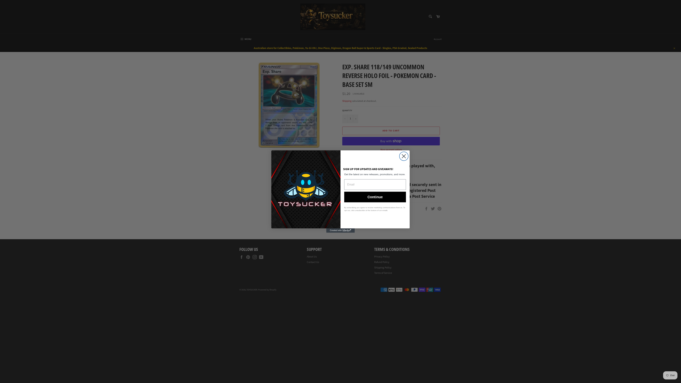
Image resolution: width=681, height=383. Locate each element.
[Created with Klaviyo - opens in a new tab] (340, 230)
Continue (375, 197)
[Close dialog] (403, 156)
